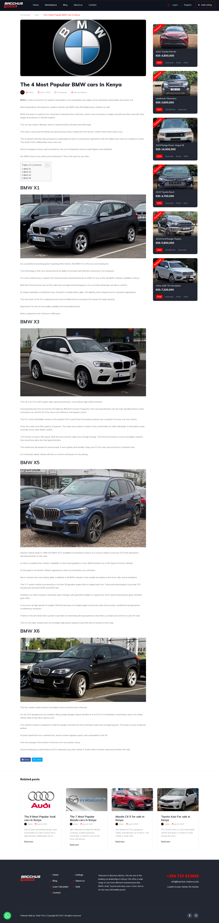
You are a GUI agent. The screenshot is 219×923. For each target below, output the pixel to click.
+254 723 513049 (183, 876)
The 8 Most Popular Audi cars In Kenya (40, 818)
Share (26, 759)
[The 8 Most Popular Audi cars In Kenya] (41, 799)
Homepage (25, 15)
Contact (92, 5)
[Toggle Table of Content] (46, 165)
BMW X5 (27, 175)
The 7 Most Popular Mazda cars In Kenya (83, 818)
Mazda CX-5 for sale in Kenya (129, 818)
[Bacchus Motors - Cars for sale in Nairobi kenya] (14, 5)
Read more (28, 841)
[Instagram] (196, 915)
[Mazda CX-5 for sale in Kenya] (132, 799)
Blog (65, 5)
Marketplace (51, 5)
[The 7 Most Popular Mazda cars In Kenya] (86, 799)
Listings (79, 874)
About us (78, 5)
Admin (30, 92)
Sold (77, 886)
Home (36, 5)
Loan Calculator (61, 886)
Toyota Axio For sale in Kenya (175, 818)
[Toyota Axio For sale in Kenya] (178, 799)
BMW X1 (27, 169)
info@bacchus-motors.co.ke (185, 881)
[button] (7, 915)
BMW (23, 100)
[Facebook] (189, 915)
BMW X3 (27, 172)
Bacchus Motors (80, 92)
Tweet (38, 759)
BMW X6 (27, 178)
